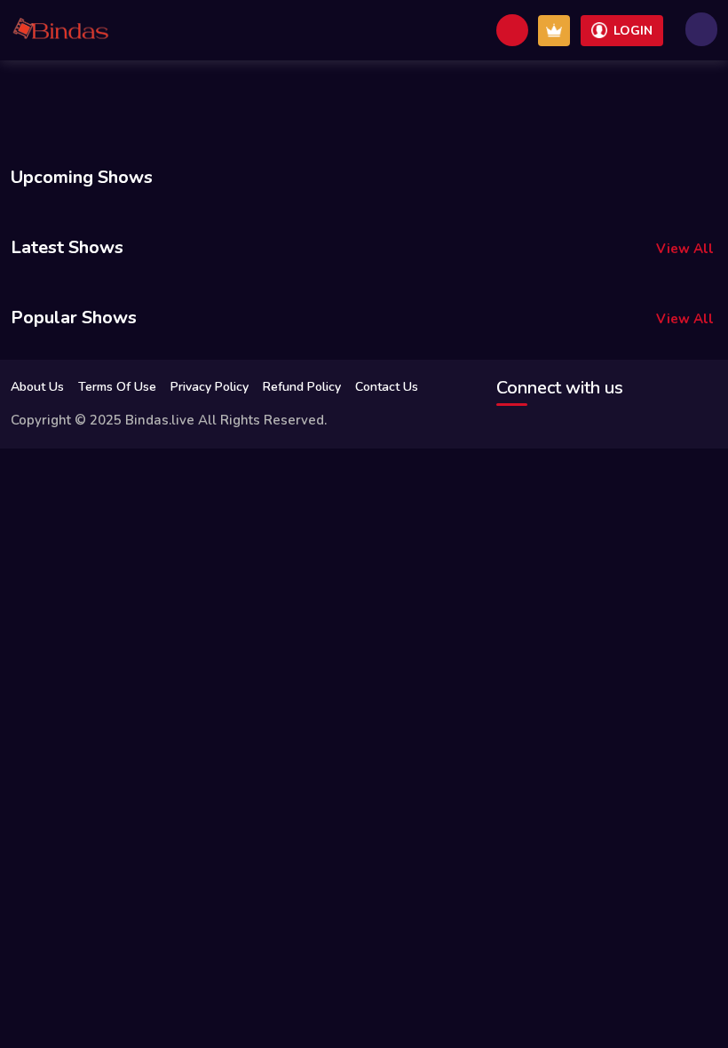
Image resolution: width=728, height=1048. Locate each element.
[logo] (61, 30)
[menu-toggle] (701, 29)
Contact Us (386, 386)
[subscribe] (554, 30)
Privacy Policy (209, 386)
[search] (512, 30)
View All (685, 249)
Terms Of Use (117, 386)
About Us (37, 386)
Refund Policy (302, 386)
